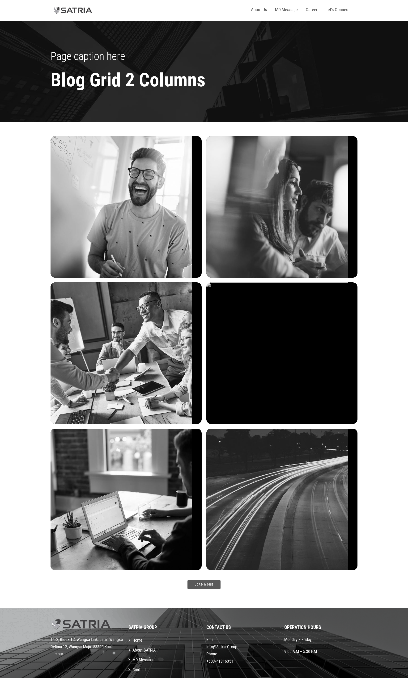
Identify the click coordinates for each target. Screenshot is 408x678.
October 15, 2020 (120, 262)
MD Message (286, 9)
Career (312, 9)
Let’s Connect (338, 9)
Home (137, 640)
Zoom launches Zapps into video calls (128, 545)
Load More (204, 584)
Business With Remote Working (128, 252)
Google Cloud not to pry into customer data (284, 545)
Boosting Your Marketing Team (128, 399)
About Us (259, 9)
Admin (150, 262)
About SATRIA (144, 650)
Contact (139, 669)
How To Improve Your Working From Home (283, 399)
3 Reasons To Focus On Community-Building (283, 252)
